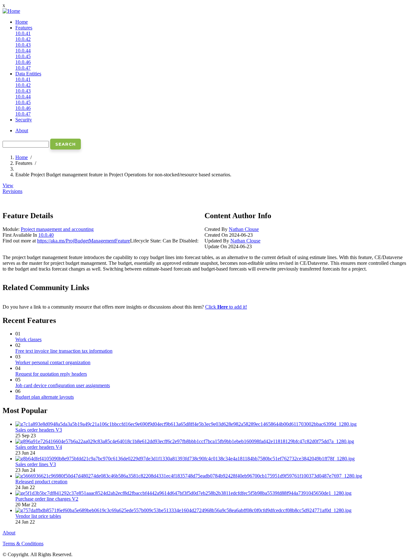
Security (23, 119)
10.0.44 (23, 50)
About (21, 130)
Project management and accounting (57, 229)
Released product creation (41, 481)
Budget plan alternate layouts (44, 397)
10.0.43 (23, 45)
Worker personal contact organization (52, 362)
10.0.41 (23, 33)
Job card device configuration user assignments (62, 385)
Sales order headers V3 (38, 430)
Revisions (12, 191)
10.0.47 (23, 68)
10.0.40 (46, 235)
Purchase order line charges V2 (46, 499)
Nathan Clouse (244, 229)
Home (21, 22)
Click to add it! (226, 307)
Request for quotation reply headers (51, 374)
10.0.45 (23, 56)
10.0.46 (23, 62)
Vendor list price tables (38, 516)
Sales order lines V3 (35, 464)
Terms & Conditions (23, 543)
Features (23, 27)
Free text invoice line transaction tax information (63, 351)
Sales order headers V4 (38, 447)
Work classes (28, 339)
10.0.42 (23, 39)
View (8, 185)
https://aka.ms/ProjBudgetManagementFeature (83, 240)
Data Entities (28, 73)
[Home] (11, 11)
